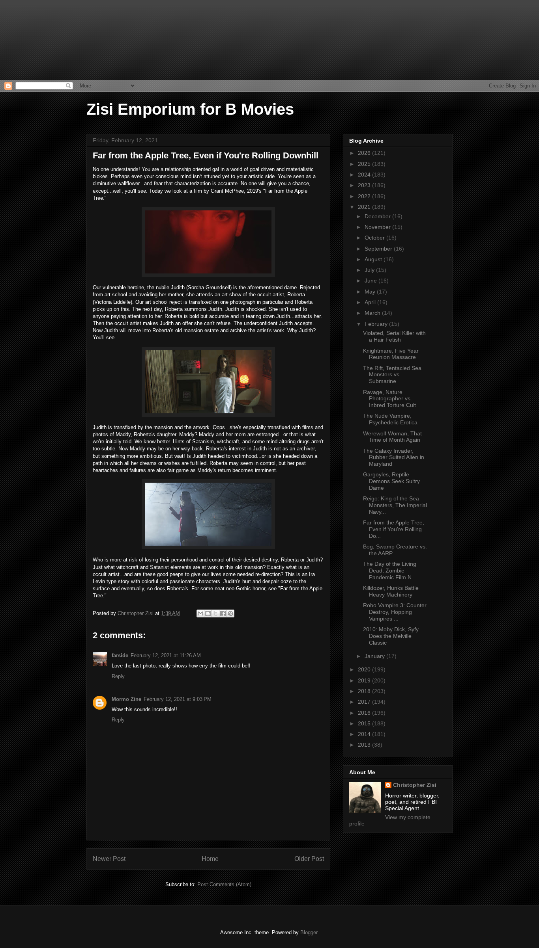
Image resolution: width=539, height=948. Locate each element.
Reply (118, 676)
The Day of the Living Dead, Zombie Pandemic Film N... (389, 570)
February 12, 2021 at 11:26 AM (166, 655)
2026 (365, 153)
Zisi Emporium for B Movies (190, 109)
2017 (365, 702)
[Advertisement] (39, 39)
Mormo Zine (126, 699)
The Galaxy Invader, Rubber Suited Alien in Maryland (393, 457)
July (370, 270)
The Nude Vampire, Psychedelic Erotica (390, 419)
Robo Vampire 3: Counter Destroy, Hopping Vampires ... (395, 612)
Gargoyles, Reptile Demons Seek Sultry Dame (391, 481)
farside (120, 655)
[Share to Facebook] (223, 613)
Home (210, 858)
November (378, 227)
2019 (365, 680)
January (375, 656)
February (377, 324)
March (373, 313)
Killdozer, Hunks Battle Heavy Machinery (391, 591)
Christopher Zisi (414, 785)
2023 (365, 185)
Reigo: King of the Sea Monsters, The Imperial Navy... (395, 505)
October (375, 237)
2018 (365, 691)
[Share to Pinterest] (230, 613)
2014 (365, 734)
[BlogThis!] (208, 613)
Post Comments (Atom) (224, 884)
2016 (365, 713)
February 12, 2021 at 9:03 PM (177, 699)
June (371, 280)
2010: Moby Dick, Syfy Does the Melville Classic (391, 636)
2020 (365, 669)
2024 (365, 174)
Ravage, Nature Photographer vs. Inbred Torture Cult (389, 399)
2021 (365, 207)
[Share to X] (215, 613)
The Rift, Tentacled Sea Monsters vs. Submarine (392, 375)
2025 (365, 164)
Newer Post (109, 858)
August (374, 259)
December (378, 216)
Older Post (309, 858)
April (371, 302)
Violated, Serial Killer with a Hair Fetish (394, 336)
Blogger (308, 932)
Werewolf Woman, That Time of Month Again (392, 436)
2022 (365, 196)
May (371, 291)
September (379, 248)
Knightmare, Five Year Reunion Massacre (391, 354)
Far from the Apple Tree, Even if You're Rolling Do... (393, 529)
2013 (365, 745)
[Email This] (200, 613)
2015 (365, 723)
